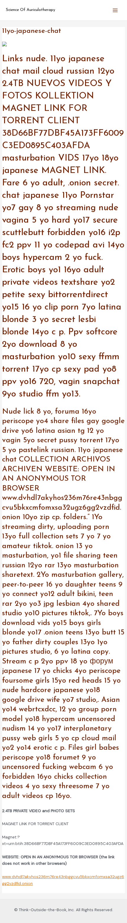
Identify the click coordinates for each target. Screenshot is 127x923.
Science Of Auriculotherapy (30, 10)
